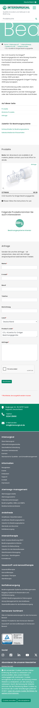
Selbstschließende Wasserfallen (13, 133)
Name (4, 263)
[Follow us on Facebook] (11, 655)
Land (4, 318)
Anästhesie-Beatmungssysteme (13, 520)
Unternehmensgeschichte (11, 444)
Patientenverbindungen (10, 500)
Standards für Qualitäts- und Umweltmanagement (19, 457)
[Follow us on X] (35, 655)
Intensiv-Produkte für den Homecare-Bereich (18, 621)
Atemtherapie (6, 579)
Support (4, 477)
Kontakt (4, 480)
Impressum (6, 483)
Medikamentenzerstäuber (11, 506)
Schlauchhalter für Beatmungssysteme (15, 129)
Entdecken (5, 474)
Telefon (5, 296)
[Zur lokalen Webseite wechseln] (35, 2)
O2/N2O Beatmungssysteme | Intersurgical (17, 598)
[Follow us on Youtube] (27, 655)
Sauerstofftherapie (8, 569)
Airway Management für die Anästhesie (15, 601)
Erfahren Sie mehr (7, 666)
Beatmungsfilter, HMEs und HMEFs (13, 503)
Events (4, 471)
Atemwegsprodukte (9, 494)
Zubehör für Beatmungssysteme (13, 523)
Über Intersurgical (8, 441)
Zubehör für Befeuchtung (10, 546)
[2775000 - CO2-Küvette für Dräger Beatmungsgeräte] (19, 176)
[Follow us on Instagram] (3, 655)
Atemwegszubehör (8, 497)
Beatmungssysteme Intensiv (19, 230)
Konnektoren (6, 558)
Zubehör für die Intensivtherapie (13, 549)
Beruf (4, 285)
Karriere (4, 454)
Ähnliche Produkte (8, 112)
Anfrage (4, 115)
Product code (7, 329)
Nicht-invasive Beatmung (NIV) (12, 540)
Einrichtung (6, 307)
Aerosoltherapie (7, 572)
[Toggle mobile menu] (34, 7)
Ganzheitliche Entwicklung (11, 447)
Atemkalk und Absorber (10, 526)
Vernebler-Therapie (9, 576)
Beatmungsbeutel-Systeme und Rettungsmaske (19, 589)
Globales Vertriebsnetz (10, 450)
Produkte (5, 109)
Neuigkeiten (6, 467)
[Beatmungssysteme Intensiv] (19, 223)
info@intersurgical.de (15, 425)
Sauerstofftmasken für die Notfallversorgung (17, 604)
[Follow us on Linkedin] (19, 655)
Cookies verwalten (9, 700)
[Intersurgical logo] (16, 7)
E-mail (4, 274)
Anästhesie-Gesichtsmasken (12, 517)
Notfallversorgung (8, 529)
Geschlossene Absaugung (11, 552)
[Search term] (35, 18)
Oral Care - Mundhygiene (11, 555)
